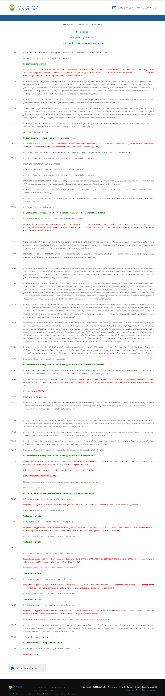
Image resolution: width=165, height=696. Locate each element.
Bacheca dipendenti (149, 690)
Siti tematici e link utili (116, 687)
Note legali (86, 687)
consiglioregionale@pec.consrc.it (136, 7)
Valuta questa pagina (26, 668)
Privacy (130, 687)
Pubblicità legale (99, 687)
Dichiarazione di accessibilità (146, 687)
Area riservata (132, 690)
